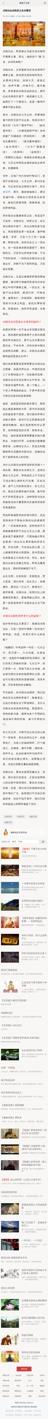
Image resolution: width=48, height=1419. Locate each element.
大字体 (18, 16)
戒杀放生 (6, 1396)
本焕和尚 (18, 1396)
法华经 (42, 1375)
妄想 (42, 1391)
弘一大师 (30, 1386)
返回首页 (14, 1407)
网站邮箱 (34, 1407)
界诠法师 (6, 1386)
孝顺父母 (6, 1375)
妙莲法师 (6, 1391)
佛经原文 (27, 1407)
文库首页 (8, 817)
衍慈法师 (30, 1375)
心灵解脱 (30, 1391)
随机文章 (33, 817)
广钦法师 (18, 1375)
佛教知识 (18, 1391)
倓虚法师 (42, 1396)
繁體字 (12, 16)
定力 (30, 1380)
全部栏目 (20, 817)
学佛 (18, 1386)
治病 (42, 1380)
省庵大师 (6, 1380)
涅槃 (30, 1396)
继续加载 (24, 1369)
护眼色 (23, 16)
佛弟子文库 (24, 3)
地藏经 (42, 1386)
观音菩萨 (18, 1380)
